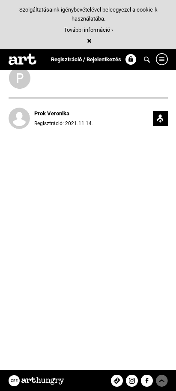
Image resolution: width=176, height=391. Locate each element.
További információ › (88, 30)
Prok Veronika (51, 113)
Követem (160, 118)
